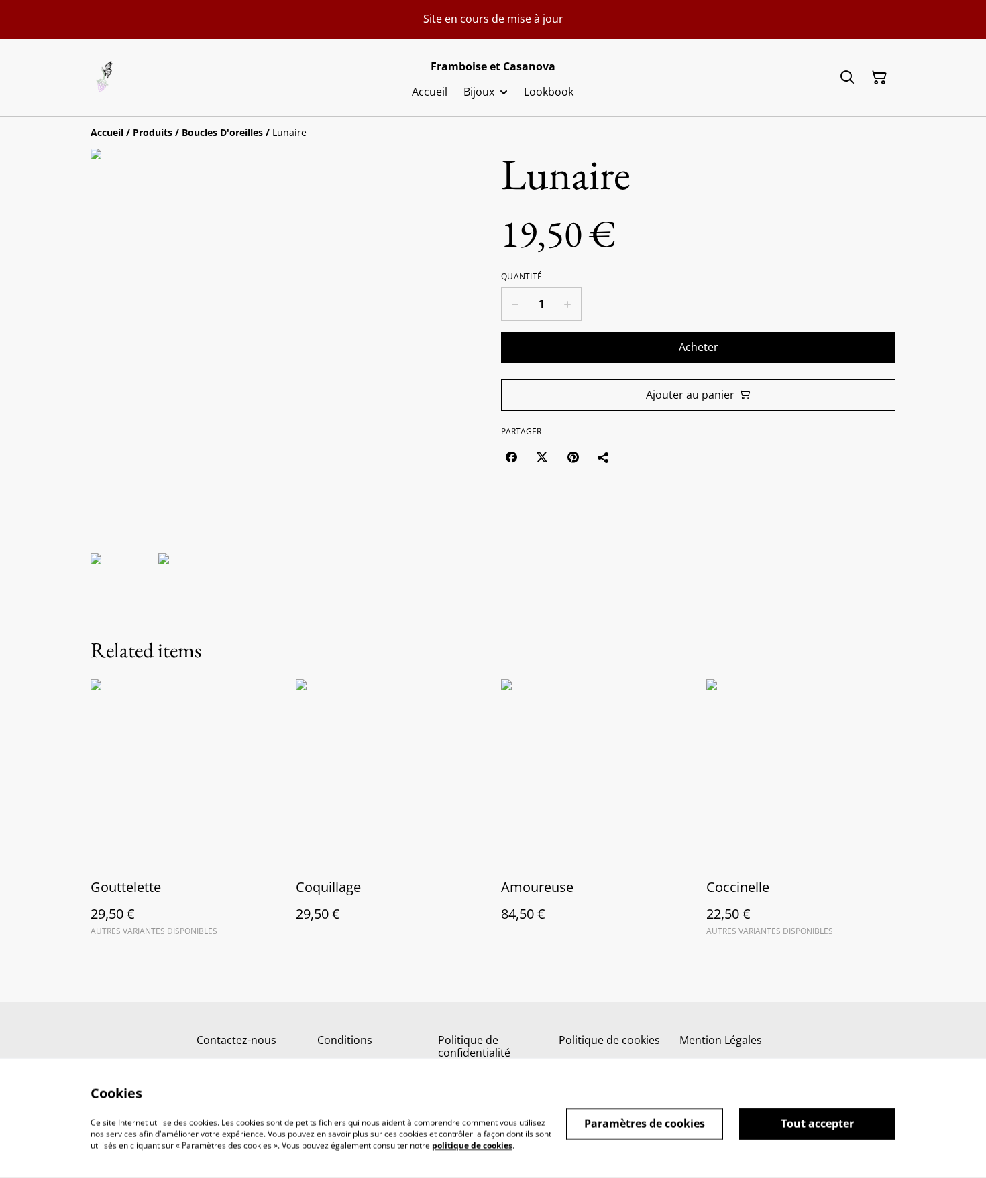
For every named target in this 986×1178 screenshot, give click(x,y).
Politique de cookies (609, 1040)
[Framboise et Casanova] (105, 77)
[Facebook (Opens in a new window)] (511, 457)
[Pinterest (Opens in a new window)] (573, 457)
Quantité (521, 276)
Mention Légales (720, 1040)
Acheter (698, 347)
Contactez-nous (236, 1040)
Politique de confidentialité (474, 1046)
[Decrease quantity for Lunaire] (515, 304)
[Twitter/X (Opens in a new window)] (542, 457)
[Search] (847, 77)
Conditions (344, 1040)
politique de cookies (472, 1145)
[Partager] (604, 457)
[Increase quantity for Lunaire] (568, 304)
